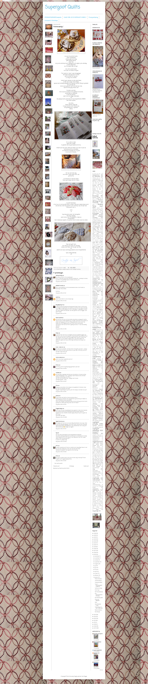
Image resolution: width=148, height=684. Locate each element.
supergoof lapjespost (96, 417)
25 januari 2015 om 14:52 (61, 343)
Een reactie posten (58, 463)
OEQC (95, 347)
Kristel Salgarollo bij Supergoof (97, 300)
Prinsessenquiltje (95, 372)
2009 (95, 624)
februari (97, 575)
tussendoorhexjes (95, 467)
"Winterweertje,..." (98, 580)
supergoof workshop (76, 269)
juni (96, 567)
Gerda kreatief (59, 317)
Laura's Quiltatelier (98, 650)
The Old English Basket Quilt (97, 455)
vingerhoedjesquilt (96, 479)
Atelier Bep (100, 180)
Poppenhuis (94, 368)
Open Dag (94, 351)
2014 (95, 614)
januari (96, 577)
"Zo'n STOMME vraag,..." (98, 605)
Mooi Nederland (96, 334)
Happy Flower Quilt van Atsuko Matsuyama (97, 258)
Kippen (93, 290)
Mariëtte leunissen (100, 329)
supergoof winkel (97, 427)
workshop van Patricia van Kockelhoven (97, 507)
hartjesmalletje (95, 261)
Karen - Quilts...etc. (59, 347)
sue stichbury (97, 411)
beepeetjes (94, 189)
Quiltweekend (95, 388)
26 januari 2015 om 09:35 (61, 417)
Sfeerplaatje (100, 393)
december (97, 556)
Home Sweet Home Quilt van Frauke (97, 268)
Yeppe (97, 509)
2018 (95, 548)
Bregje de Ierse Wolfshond (97, 202)
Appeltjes (94, 180)
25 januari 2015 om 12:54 (61, 281)
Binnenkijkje (95, 196)
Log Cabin (98, 315)
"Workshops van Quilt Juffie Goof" (99, 607)
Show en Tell (98, 394)
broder (93, 204)
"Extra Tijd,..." (97, 590)
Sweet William (99, 443)
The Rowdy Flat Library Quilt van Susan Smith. (97, 460)
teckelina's (94, 448)
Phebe (93, 360)
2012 (95, 618)
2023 (95, 539)
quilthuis (101, 378)
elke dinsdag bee (98, 237)
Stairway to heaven (96, 401)
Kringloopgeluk (94, 299)
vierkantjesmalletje (95, 477)
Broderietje (94, 210)
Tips (102, 462)
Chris (57, 445)
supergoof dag (100, 414)
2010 (95, 622)
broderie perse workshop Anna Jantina (97, 208)
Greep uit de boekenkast (97, 250)
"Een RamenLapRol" (99, 597)
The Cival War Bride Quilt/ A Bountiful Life (97, 451)
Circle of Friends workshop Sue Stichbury (97, 220)
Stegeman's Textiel (96, 402)
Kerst (93, 286)
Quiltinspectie (99, 381)
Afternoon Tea (95, 177)
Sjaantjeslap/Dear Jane (97, 397)
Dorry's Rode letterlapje (97, 230)
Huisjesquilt (101, 270)
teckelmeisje (100, 448)
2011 (95, 620)
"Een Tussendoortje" (99, 592)
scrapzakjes (94, 393)
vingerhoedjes (95, 478)
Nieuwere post (56, 466)
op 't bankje (99, 350)
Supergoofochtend (95, 437)
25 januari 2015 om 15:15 (61, 353)
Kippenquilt (98, 290)
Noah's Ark (98, 346)
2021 (95, 543)
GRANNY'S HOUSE (59, 285)
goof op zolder (96, 247)
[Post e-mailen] (68, 267)
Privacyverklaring (93, 17)
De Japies (94, 224)
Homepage (71, 466)
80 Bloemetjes (59, 269)
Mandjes (94, 320)
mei (96, 569)
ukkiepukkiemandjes (96, 471)
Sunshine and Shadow (96, 653)
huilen (96, 270)
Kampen (97, 277)
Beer (100, 189)
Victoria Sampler (96, 475)
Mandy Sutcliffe (95, 325)
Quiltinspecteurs (99, 380)
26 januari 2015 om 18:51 (61, 460)
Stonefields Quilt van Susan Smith (97, 408)
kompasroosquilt (95, 297)
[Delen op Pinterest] (75, 267)
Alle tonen (101, 670)
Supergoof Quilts (62, 7)
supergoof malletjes (97, 419)
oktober (97, 560)
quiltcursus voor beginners (97, 377)
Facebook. (94, 238)
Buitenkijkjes (95, 213)
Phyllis (57, 333)
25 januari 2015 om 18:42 (61, 381)
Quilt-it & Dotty (99, 376)
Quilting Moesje (59, 275)
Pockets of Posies (96, 364)
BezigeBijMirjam (59, 305)
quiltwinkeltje (94, 389)
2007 (95, 628)
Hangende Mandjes (96, 256)
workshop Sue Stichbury (97, 501)
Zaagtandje (95, 511)
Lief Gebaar (99, 310)
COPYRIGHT (100, 221)
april (96, 571)
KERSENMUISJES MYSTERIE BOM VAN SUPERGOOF (97, 280)
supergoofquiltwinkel (97, 442)
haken (96, 252)
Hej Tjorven (96, 662)
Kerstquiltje (94, 289)
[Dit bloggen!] (71, 267)
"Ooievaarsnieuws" (98, 582)
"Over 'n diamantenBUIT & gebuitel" (98, 585)
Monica (57, 365)
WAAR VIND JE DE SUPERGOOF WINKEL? (75, 17)
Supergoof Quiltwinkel (97, 425)
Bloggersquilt (94, 200)
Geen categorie (96, 244)
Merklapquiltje (97, 331)
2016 (95, 552)
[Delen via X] (72, 267)
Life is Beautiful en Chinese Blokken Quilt (97, 313)
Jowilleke (58, 372)
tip (98, 462)
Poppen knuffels (96, 365)
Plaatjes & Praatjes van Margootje (97, 361)
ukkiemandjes (95, 470)
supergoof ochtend (98, 420)
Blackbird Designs (96, 197)
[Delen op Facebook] (73, 267)
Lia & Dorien (94, 308)
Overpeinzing (96, 357)
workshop (94, 498)
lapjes (100, 304)
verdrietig (94, 473)
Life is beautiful (98, 311)
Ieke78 (57, 297)
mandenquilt (98, 319)
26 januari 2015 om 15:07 (61, 428)
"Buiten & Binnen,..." (98, 610)
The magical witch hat (96, 454)
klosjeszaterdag (95, 294)
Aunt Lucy (96, 181)
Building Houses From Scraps (97, 211)
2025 (95, 535)
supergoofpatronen (95, 440)
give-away (96, 245)
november (97, 558)
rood (101, 392)
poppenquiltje (95, 370)
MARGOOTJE (96, 328)
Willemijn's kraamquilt (96, 492)
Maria (57, 456)
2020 (95, 545)
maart (96, 573)
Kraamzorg (94, 298)
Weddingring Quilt (97, 490)
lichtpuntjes (100, 308)
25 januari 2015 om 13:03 (61, 300)
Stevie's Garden (96, 405)
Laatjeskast (95, 302)
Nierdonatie (94, 344)
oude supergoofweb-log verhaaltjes (97, 354)
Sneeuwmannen (98, 400)
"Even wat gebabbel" (97, 600)
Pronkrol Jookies (95, 373)
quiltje (98, 382)
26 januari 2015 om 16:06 (61, 441)
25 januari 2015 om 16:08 (61, 368)
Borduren (100, 200)
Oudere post (86, 466)
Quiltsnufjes (95, 385)
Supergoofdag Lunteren (97, 436)
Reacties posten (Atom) (64, 468)
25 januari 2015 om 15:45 (61, 361)
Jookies (96, 275)
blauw (93, 198)
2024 (95, 537)
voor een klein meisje (96, 482)
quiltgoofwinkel (94, 378)
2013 (95, 616)
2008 (95, 626)
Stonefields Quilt (96, 406)
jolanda (57, 395)
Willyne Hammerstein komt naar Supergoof (97, 496)
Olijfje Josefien (95, 348)
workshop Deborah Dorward (97, 498)
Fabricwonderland (97, 642)
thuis (95, 462)
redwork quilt (95, 392)
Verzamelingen (95, 474)
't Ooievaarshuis (97, 174)
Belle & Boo (100, 192)
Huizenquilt (96, 272)
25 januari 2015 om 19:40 (61, 391)
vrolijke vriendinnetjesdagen (96, 484)
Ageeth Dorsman (59, 421)
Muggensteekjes (59, 408)
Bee (100, 188)
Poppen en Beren (96, 367)
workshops (101, 508)
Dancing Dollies (96, 223)
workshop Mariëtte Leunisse (97, 500)
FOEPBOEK (101, 242)
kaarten (101, 275)
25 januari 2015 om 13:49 (61, 329)
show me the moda (96, 396)
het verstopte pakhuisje (97, 264)
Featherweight (100, 238)
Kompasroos (95, 295)
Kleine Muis (95, 292)
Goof (100, 245)
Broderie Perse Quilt (97, 205)
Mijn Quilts (95, 332)
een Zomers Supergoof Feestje (97, 235)
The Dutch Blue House (98, 453)
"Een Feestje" (97, 612)
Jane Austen (94, 274)
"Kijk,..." (96, 602)
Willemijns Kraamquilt (96, 494)
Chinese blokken (95, 219)
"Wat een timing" (98, 588)
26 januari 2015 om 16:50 (61, 451)
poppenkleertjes (95, 369)
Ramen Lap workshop (97, 390)
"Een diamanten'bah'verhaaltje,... (99, 595)
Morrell (94, 335)
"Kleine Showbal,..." (98, 579)
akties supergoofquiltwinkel (97, 178)
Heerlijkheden (97, 263)
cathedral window (97, 215)
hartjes (94, 260)
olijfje (100, 347)
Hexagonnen (98, 265)
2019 (95, 547)
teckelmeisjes (96, 449)
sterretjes (94, 404)
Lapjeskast (98, 307)
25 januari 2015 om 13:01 (61, 293)
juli (95, 566)
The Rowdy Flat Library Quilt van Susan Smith (97, 458)
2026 (95, 533)
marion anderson (59, 357)
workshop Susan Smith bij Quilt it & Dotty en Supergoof (97, 504)
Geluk (102, 244)
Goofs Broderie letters (97, 248)
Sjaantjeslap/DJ (99, 398)
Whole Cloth (98, 491)
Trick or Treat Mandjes (97, 466)
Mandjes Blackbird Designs (97, 321)
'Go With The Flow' (96, 173)
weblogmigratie (95, 488)
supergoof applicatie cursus (67, 269)
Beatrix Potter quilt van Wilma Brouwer (97, 187)
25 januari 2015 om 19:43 (61, 404)
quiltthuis (94, 386)
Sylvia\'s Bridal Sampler (97, 446)
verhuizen (100, 473)
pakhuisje (99, 358)
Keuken (100, 289)
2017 (95, 550)
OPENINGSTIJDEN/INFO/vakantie (53, 17)
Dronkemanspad (95, 234)
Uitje (93, 469)
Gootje (96, 249)
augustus (97, 564)
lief (93, 310)
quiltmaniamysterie (95, 384)
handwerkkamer (96, 255)
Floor (57, 385)
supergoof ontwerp (95, 423)
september (97, 562)
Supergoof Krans (97, 416)
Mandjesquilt (98, 323)
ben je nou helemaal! (98, 193)
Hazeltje (101, 261)
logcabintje (94, 316)
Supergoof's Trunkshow (95, 432)
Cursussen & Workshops (51, 20)
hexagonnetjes (94, 266)
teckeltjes (101, 449)
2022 (95, 541)
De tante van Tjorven (98, 633)
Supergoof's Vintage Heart (97, 435)
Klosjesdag (94, 293)
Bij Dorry (95, 194)
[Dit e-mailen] (70, 267)
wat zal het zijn (95, 486)
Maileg (101, 318)
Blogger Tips (98, 198)
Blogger (85, 676)
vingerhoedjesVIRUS (96, 481)
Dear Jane (100, 225)
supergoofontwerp (95, 438)
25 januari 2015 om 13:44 (61, 313)
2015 (95, 554)
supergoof (99, 412)
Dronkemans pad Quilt (97, 233)
